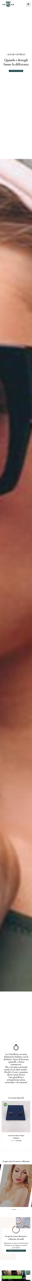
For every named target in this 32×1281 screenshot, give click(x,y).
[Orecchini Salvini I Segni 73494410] (16, 1131)
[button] (6, 1209)
